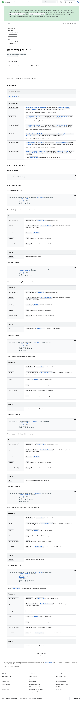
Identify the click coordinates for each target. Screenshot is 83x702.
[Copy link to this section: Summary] (17, 86)
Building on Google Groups (36, 689)
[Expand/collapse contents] (16, 28)
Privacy (31, 698)
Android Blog (32, 681)
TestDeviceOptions (64, 107)
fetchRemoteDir (31, 116)
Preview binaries (6, 684)
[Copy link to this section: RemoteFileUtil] (19, 170)
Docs (15, 2)
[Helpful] (72, 24)
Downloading (5, 681)
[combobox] (50, 1)
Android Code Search (29, 2)
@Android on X (33, 676)
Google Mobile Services (62, 684)
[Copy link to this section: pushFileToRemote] (22, 566)
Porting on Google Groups (35, 692)
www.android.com (61, 681)
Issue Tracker (59, 689)
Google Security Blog (34, 684)
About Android (6, 698)
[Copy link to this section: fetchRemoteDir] (21, 263)
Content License (48, 662)
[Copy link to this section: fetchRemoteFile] (21, 415)
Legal (20, 698)
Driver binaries (5, 689)
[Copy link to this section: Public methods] (23, 186)
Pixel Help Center (60, 679)
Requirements (5, 679)
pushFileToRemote (31, 151)
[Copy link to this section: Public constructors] (27, 166)
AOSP (8, 23)
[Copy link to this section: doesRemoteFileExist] (24, 191)
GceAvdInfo (43, 107)
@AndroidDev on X (34, 679)
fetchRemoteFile (31, 134)
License (25, 698)
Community (14, 698)
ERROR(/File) (34, 157)
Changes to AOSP (53, 16)
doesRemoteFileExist (32, 107)
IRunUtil (34, 109)
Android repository (7, 676)
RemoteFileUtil (13, 96)
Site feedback (38, 698)
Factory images (6, 686)
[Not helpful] (75, 24)
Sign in (79, 2)
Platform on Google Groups (36, 686)
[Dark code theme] (75, 175)
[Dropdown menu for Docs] (19, 2)
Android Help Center (61, 676)
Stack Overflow (60, 686)
